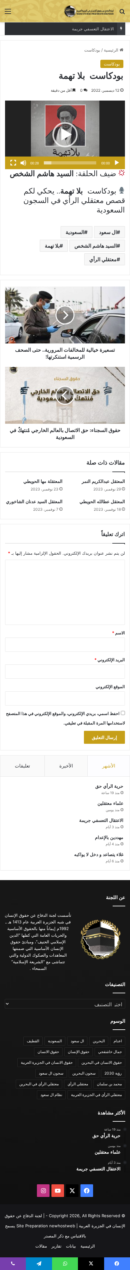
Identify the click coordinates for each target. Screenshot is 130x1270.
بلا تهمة (52, 246)
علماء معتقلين (110, 803)
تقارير (56, 1245)
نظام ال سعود (51, 1094)
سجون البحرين (84, 1073)
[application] (65, 135)
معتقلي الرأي (103, 259)
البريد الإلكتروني (109, 659)
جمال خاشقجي (110, 1051)
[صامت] (23, 163)
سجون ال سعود (51, 1073)
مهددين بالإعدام (100, 28)
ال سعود (108, 232)
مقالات (41, 1245)
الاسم (118, 632)
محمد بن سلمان (109, 1084)
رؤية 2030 (113, 1073)
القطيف (33, 1041)
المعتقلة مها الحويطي (42, 481)
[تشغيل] (117, 163)
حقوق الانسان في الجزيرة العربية (47, 1062)
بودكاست (92, 49)
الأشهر (108, 766)
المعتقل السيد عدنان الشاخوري (34, 501)
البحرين (99, 1041)
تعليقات (22, 766)
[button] (65, 134)
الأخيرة (66, 766)
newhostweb (62, 1225)
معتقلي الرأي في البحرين (39, 1084)
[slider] (70, 162)
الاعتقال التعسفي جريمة (101, 820)
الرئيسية (112, 49)
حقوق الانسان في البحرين (101, 1062)
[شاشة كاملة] (13, 163)
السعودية (75, 232)
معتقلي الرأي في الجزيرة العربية (96, 1094)
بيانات (71, 1245)
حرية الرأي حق (109, 786)
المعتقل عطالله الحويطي (102, 501)
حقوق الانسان (48, 1051)
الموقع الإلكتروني (110, 686)
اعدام (118, 1041)
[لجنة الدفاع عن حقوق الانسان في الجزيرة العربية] (89, 11)
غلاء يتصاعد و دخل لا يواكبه (98, 854)
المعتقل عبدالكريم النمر (103, 481)
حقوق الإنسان (78, 1051)
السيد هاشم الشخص (95, 246)
